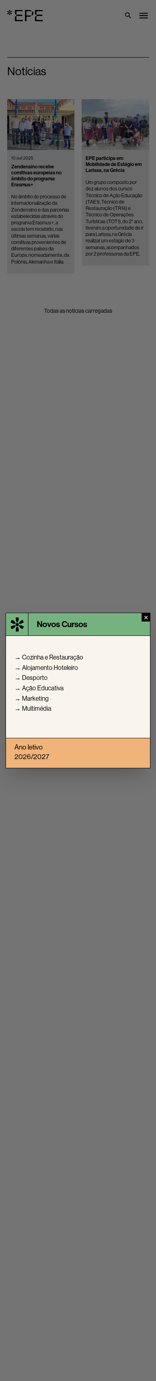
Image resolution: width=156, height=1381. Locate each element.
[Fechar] (146, 617)
